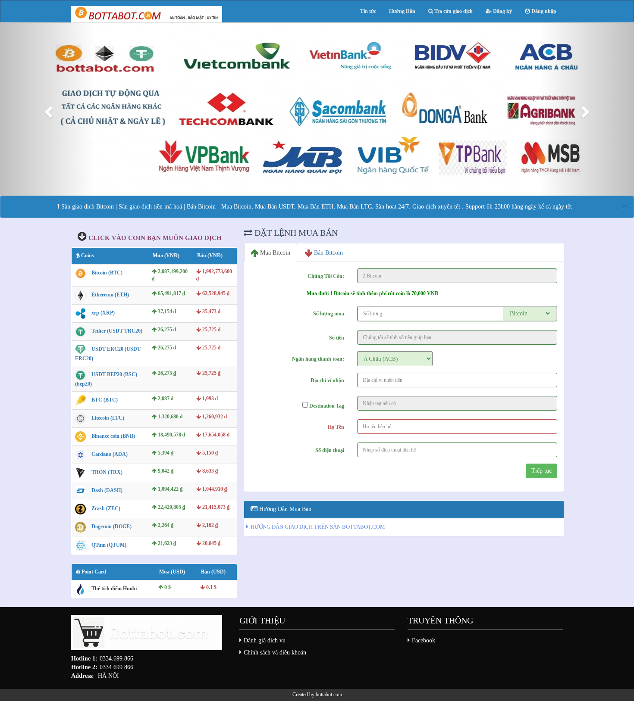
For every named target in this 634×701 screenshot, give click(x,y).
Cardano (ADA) (109, 454)
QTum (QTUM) (108, 545)
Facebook (423, 640)
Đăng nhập (543, 11)
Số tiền (336, 338)
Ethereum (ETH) (110, 295)
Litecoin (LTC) (107, 418)
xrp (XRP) (103, 313)
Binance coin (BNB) (113, 436)
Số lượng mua (328, 314)
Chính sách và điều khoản (275, 652)
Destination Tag (326, 406)
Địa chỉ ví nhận (327, 380)
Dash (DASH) (106, 490)
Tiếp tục (541, 470)
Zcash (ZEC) (105, 508)
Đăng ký (502, 11)
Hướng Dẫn (402, 11)
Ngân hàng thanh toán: (318, 359)
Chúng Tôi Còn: (326, 276)
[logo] (146, 635)
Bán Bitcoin (327, 252)
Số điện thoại (329, 450)
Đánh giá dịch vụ (265, 640)
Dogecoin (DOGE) (111, 526)
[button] (47, 109)
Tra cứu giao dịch (453, 11)
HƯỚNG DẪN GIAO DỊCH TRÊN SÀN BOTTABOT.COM (318, 526)
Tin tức (368, 11)
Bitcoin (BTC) (106, 273)
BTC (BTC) (104, 400)
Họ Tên (336, 427)
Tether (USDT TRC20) (116, 331)
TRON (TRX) (106, 472)
